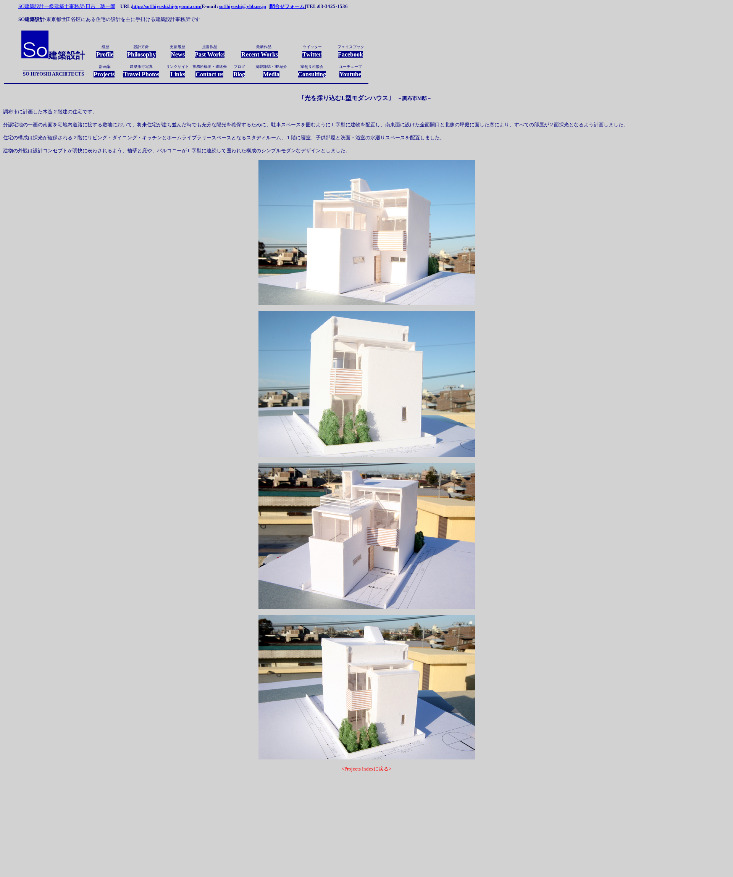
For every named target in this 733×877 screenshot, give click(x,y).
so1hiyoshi (230, 6)
